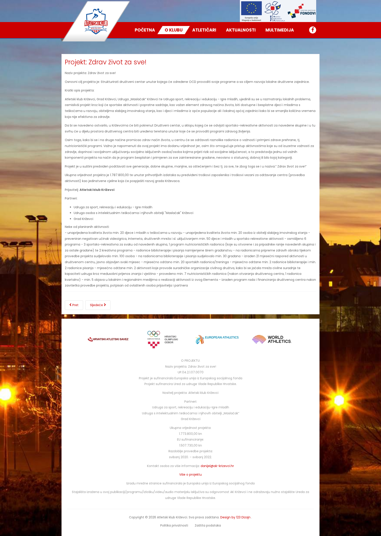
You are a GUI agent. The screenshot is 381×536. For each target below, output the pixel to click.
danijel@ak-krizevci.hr (217, 466)
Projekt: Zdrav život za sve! (106, 62)
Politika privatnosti (174, 525)
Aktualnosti (241, 30)
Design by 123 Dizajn (235, 517)
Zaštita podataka (208, 525)
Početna (145, 30)
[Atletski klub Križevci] (96, 21)
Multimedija (279, 30)
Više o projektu (190, 474)
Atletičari (204, 30)
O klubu (174, 30)
